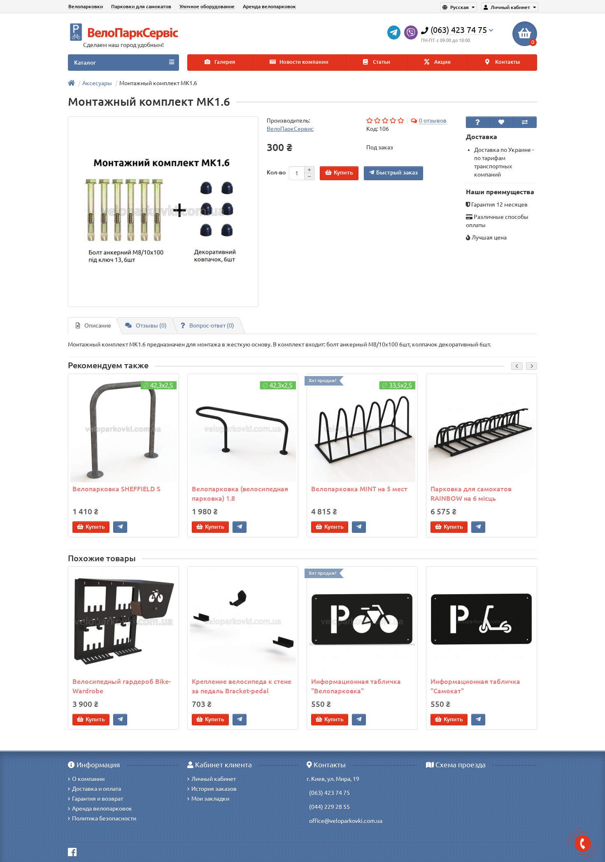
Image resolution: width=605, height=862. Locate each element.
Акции (442, 62)
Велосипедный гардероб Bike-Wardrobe (121, 686)
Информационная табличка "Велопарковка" (356, 686)
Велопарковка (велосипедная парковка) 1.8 (240, 493)
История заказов (214, 788)
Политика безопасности (104, 818)
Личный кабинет (213, 779)
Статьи (381, 62)
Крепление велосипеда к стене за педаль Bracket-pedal (241, 686)
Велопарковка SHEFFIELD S (116, 489)
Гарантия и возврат (97, 798)
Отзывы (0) (151, 325)
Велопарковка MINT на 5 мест (359, 489)
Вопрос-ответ (211, 325)
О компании (88, 779)
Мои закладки (210, 798)
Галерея (224, 62)
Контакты (507, 62)
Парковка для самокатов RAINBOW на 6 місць (471, 493)
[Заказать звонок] (583, 843)
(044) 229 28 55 (329, 807)
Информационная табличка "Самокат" (475, 686)
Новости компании (303, 62)
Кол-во (276, 172)
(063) (316, 793)
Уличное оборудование (207, 6)
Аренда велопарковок (269, 6)
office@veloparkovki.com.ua (345, 821)
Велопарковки (85, 6)
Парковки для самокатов (141, 6)
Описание (97, 325)
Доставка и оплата (96, 788)
